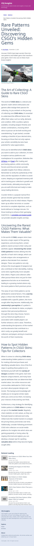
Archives (3, 528)
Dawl (13, 161)
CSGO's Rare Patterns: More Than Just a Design (20, 488)
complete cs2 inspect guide (21, 215)
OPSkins (4, 161)
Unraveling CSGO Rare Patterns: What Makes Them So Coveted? (20, 498)
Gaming (10, 15)
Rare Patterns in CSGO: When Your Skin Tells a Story (20, 457)
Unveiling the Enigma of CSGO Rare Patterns (19, 468)
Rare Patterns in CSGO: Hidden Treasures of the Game (18, 478)
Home (5, 15)
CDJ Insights (6, 3)
